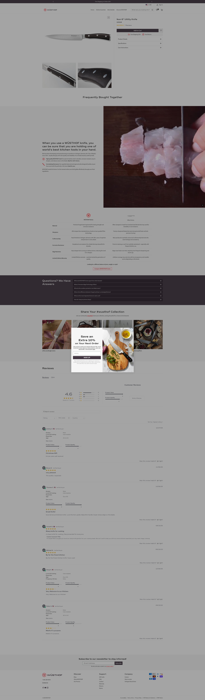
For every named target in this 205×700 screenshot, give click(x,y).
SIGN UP (87, 357)
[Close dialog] (131, 329)
